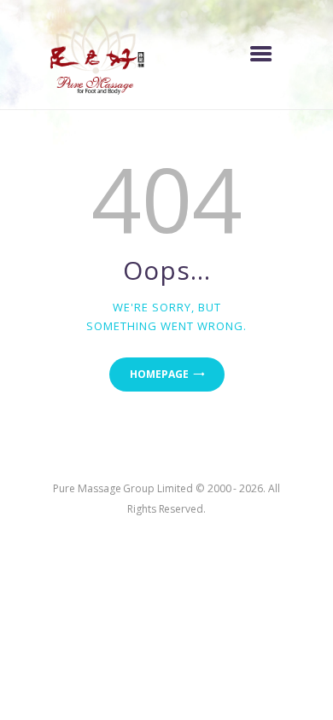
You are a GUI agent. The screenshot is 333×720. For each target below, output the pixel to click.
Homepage (159, 374)
